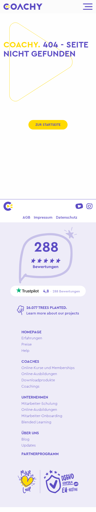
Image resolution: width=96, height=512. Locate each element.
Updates (28, 445)
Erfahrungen (31, 338)
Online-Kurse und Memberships (48, 367)
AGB (26, 217)
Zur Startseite (48, 125)
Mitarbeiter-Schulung (39, 403)
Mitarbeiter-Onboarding (41, 415)
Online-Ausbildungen (39, 373)
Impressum (43, 217)
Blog (25, 439)
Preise (26, 344)
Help (25, 350)
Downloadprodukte (38, 380)
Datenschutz (66, 217)
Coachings (30, 386)
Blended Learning (36, 422)
